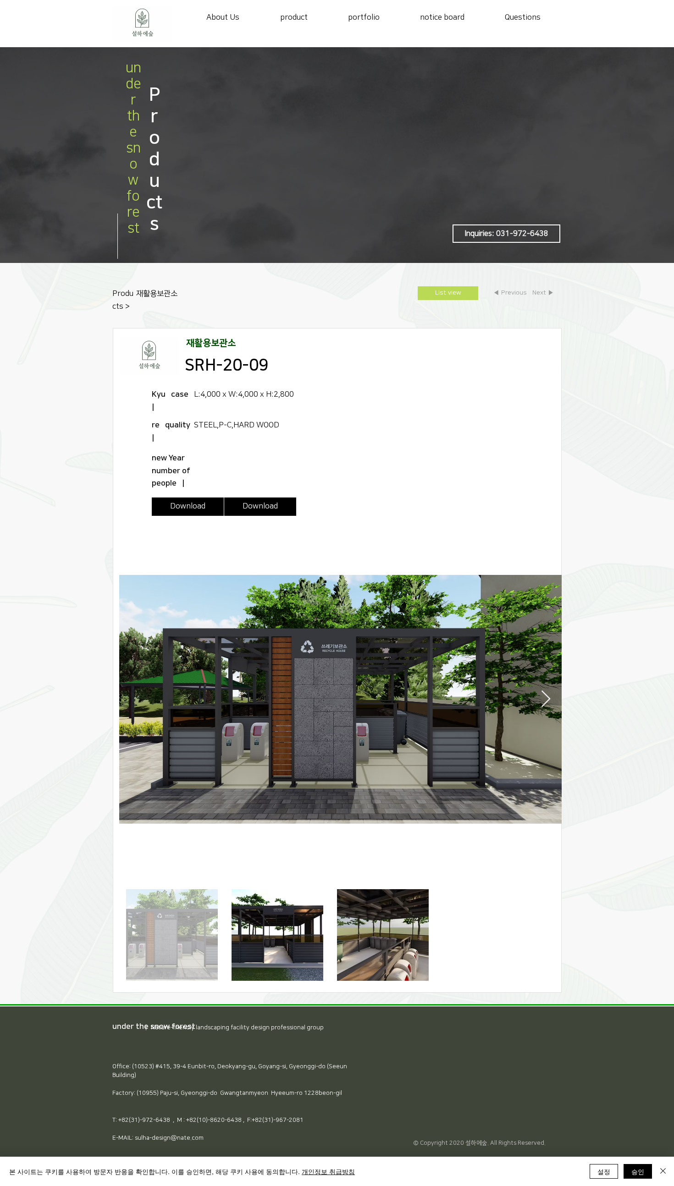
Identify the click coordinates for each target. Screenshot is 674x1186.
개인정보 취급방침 (328, 1171)
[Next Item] (546, 699)
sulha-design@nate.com (169, 1138)
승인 (637, 1171)
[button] (506, 233)
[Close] (662, 1171)
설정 (603, 1171)
